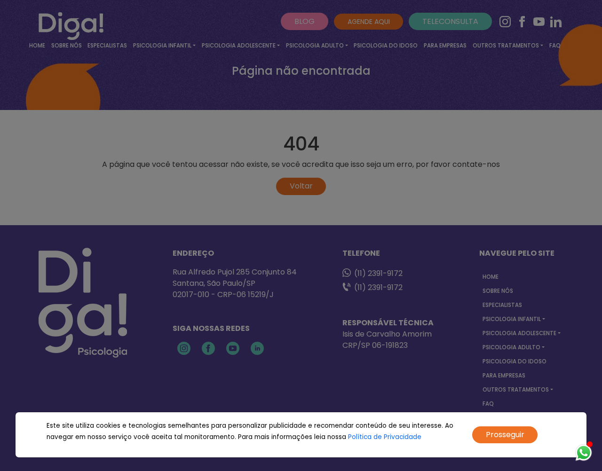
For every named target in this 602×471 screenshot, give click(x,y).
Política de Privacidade (384, 436)
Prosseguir (505, 434)
